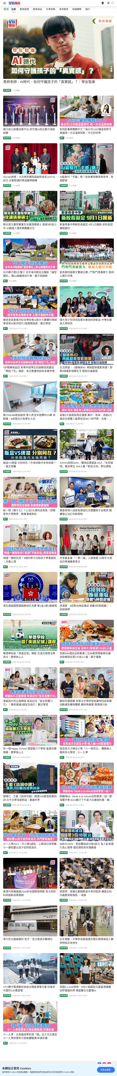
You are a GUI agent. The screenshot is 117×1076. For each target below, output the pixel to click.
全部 (13, 9)
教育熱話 (37, 9)
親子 (87, 9)
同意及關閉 (105, 1070)
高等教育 (63, 9)
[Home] (14, 3)
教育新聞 (24, 9)
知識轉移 (76, 9)
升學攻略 (50, 9)
